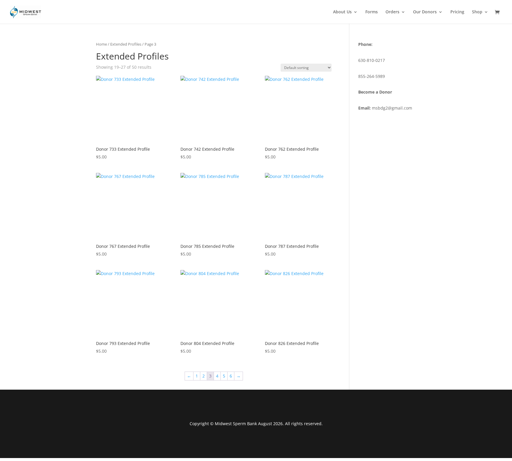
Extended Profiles (125, 44)
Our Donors (425, 12)
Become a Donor (375, 92)
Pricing (457, 12)
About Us (342, 12)
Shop (477, 12)
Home (101, 44)
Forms (371, 12)
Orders (392, 12)
